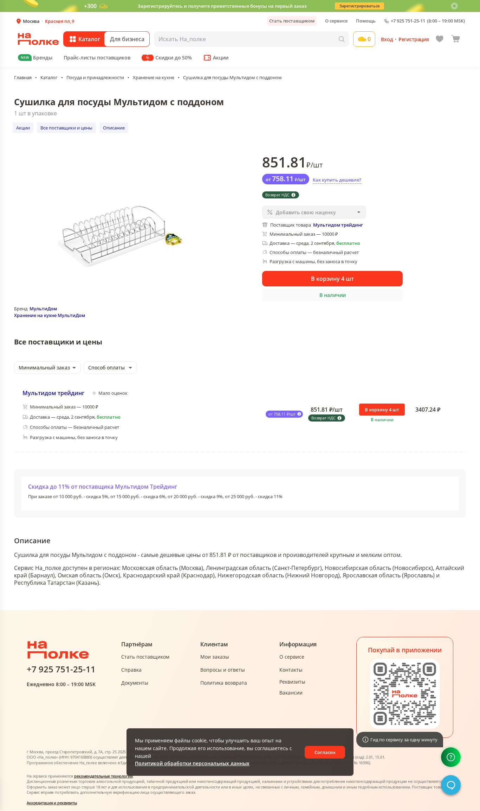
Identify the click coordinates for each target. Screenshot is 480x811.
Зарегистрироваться (359, 5)
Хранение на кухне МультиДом (49, 315)
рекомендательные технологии (103, 776)
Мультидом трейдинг (53, 393)
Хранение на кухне (153, 77)
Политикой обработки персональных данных (192, 763)
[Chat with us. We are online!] (451, 785)
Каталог (49, 77)
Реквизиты (292, 681)
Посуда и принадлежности (95, 77)
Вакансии (291, 692)
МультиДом (43, 308)
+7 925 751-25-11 (408, 21)
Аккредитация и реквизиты (52, 802)
